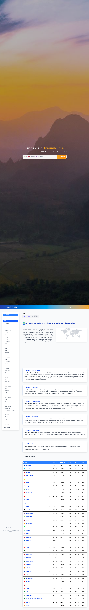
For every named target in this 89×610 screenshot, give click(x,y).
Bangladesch (8, 330)
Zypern (6, 416)
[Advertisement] (10, 478)
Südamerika (7, 427)
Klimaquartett (70, 307)
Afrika (5, 318)
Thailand (7, 401)
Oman (6, 377)
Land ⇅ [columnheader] (25, 462)
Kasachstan (7, 357)
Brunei (6, 332)
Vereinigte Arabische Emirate (10, 411)
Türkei (6, 404)
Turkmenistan (8, 406)
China (6, 334)
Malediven (7, 370)
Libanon (7, 366)
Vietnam (7, 414)
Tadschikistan (8, 397)
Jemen (6, 350)
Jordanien (7, 352)
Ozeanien (6, 424)
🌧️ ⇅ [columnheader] (83, 462)
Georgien (7, 337)
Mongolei (7, 372)
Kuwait (6, 363)
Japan (6, 348)
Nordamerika (7, 422)
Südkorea (7, 392)
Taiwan (6, 399)
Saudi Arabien (8, 386)
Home (63, 307)
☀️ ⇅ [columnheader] (69, 462)
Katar (6, 359)
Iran (6, 343)
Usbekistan (7, 408)
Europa (6, 419)
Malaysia (7, 368)
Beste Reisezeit (80, 307)
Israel (6, 346)
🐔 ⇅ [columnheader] (76, 462)
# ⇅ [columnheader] (49, 462)
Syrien (6, 395)
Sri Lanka (7, 390)
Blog (87, 307)
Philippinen (7, 381)
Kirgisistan (7, 361)
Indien (6, 339)
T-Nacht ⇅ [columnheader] (62, 462)
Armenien (7, 323)
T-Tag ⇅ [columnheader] (55, 462)
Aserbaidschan (8, 325)
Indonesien (7, 341)
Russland (7, 384)
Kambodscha (8, 355)
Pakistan (7, 379)
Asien (5, 320)
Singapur (7, 388)
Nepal (6, 375)
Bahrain (7, 328)
